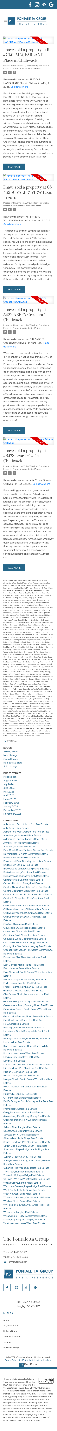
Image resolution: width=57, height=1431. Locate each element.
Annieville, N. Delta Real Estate (15, 590)
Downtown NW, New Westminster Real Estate (31, 637)
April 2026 (8, 795)
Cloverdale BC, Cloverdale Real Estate (25, 625)
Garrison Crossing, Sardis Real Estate (23, 990)
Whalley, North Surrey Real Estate (21, 1201)
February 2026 (11, 802)
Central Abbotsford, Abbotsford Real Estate (27, 887)
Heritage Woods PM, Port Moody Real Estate (21, 667)
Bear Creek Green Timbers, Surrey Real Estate (28, 850)
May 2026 (8, 791)
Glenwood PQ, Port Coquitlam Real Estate (26, 1001)
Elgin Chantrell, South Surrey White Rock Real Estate (30, 642)
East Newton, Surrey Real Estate (21, 968)
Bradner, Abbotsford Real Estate (16, 595)
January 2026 (10, 806)
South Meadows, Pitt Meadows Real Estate (26, 704)
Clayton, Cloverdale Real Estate (20, 923)
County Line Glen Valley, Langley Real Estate (27, 946)
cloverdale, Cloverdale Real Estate (21, 931)
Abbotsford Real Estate (12, 583)
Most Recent (10, 776)
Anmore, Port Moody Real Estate (40, 588)
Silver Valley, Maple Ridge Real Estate (23, 1138)
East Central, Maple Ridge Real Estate (23, 964)
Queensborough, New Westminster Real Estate (22, 696)
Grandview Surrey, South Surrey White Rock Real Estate (25, 657)
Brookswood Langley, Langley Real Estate (20, 600)
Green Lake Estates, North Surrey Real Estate (28, 1016)
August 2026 (10, 780)
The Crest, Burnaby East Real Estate (23, 1171)
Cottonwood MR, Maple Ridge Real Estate (26, 942)
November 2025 (12, 813)
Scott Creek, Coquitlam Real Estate (34, 699)
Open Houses (10, 758)
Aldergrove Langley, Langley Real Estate (25, 838)
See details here (19, 86)
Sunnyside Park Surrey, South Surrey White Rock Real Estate (26, 711)
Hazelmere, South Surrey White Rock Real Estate (32, 664)
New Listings (10, 755)
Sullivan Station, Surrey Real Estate (37, 709)
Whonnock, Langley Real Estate (25, 731)
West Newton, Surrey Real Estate (21, 1193)
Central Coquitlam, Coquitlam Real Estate (26, 610)
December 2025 (12, 810)
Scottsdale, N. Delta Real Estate (15, 701)
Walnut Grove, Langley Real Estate (22, 1182)
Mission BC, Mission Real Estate (22, 679)
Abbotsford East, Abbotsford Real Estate (30, 580)
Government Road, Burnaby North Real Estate (28, 654)
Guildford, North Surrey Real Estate (22, 1019)
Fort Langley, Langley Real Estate (21, 983)
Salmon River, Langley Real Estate (21, 1127)
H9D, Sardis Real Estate (22, 662)
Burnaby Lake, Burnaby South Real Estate (26, 875)
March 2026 (9, 798)
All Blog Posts (10, 751)
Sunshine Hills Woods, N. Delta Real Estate (20, 713)
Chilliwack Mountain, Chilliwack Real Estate (30, 617)
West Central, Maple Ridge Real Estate (24, 1190)
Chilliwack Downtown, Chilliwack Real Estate (27, 905)
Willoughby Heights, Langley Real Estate (25, 1219)
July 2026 (8, 784)
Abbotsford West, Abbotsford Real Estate (26, 831)
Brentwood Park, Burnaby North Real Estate (27, 861)
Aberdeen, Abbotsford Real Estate (23, 585)
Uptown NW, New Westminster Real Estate (26, 1178)
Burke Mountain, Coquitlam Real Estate (24, 872)
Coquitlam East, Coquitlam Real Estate (24, 935)
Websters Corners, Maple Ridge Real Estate (27, 721)
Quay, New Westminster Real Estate (23, 1112)
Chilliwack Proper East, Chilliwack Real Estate (21, 620)
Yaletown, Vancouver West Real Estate (25, 736)
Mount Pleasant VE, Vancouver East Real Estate (28, 684)
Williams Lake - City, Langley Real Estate (25, 1215)
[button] (30, 4)
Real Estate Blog (12, 762)
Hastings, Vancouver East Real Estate (23, 1027)
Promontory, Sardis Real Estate (27, 68)
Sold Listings (10, 766)
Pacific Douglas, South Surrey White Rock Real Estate (30, 689)
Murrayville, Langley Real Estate (15, 686)
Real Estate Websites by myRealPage (35, 1360)
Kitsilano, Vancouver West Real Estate (25, 672)
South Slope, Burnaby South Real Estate (25, 1145)
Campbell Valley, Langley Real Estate (24, 605)
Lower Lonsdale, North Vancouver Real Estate (28, 1064)
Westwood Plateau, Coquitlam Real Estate (27, 726)
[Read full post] (28, 42)
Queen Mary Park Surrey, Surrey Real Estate (27, 694)
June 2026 (9, 787)
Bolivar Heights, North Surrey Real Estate (35, 593)
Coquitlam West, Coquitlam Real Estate (25, 630)
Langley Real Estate (28, 674)
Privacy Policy (11, 1360)
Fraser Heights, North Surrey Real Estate (29, 647)
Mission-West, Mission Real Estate (21, 1075)
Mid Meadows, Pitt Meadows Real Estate (25, 1068)
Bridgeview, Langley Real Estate (31, 598)
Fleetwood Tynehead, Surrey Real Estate (19, 644)
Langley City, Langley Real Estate (21, 1056)
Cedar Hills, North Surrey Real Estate (23, 883)
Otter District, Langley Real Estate (22, 1097)
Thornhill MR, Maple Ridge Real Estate (31, 716)
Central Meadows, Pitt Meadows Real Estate (27, 894)
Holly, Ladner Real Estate (16, 1042)
